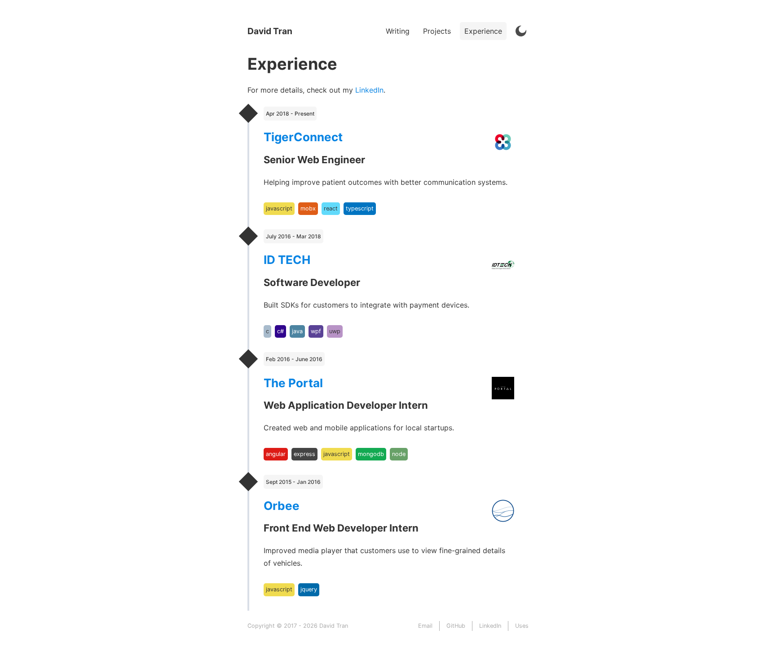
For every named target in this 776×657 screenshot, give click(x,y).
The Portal (293, 383)
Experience (483, 31)
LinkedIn (369, 89)
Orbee (282, 506)
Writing (398, 31)
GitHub (455, 625)
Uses (522, 625)
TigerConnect (303, 137)
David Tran (269, 31)
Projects (437, 31)
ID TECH (287, 260)
